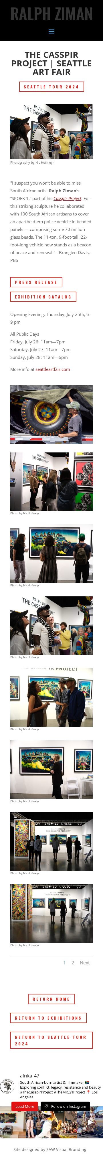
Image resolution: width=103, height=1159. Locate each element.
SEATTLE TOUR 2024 (52, 87)
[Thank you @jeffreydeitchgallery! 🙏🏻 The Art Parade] (39, 1122)
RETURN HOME (51, 999)
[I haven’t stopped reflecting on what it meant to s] (90, 1122)
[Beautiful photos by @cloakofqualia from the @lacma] (64, 1122)
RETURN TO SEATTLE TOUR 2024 (51, 1040)
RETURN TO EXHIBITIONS (48, 1018)
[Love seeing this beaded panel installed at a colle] (13, 1122)
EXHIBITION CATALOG (43, 297)
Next (85, 963)
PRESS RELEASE (36, 282)
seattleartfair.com (52, 369)
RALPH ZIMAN (51, 13)
